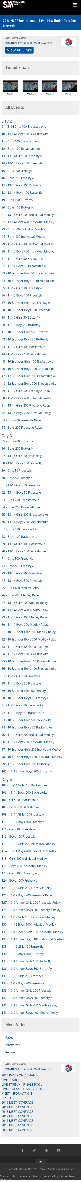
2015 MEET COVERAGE (17, 1102)
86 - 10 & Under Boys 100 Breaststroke (29, 669)
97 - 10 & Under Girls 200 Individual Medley (32, 749)
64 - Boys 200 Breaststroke (21, 507)
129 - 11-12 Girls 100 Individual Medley (28, 917)
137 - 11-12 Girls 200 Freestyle (23, 976)
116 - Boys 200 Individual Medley (24, 866)
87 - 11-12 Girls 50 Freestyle (21, 676)
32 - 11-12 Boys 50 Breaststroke (24, 266)
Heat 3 (50, 93)
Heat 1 (11, 93)
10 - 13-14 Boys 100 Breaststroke (25, 134)
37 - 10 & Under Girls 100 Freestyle (26, 303)
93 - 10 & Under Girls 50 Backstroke (26, 720)
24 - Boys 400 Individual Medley (24, 237)
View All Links (19, 50)
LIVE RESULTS (11, 1080)
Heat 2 (30, 93)
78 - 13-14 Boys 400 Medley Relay (25, 610)
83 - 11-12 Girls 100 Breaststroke (25, 647)
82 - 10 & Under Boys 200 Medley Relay (29, 639)
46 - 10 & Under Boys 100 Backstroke (28, 369)
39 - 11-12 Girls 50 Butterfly (21, 317)
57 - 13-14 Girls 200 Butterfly (22, 456)
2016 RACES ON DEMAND (20, 1075)
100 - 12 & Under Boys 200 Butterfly (27, 771)
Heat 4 (69, 93)
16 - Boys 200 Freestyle (18, 178)
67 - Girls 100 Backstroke (19, 529)
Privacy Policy (49, 1176)
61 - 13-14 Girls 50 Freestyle (21, 485)
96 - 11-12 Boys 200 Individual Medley (28, 742)
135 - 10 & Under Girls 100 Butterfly (26, 961)
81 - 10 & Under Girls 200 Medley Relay (29, 632)
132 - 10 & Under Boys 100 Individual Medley (33, 939)
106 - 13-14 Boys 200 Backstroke (24, 792)
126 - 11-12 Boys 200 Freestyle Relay (27, 895)
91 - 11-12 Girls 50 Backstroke (23, 705)
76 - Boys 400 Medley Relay (21, 595)
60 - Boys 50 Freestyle (17, 478)
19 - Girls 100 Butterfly (17, 200)
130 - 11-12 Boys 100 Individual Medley (29, 924)
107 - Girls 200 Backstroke (20, 800)
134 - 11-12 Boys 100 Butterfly (23, 954)
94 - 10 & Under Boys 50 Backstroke (27, 727)
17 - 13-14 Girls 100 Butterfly (22, 185)
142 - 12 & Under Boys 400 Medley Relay (30, 1013)
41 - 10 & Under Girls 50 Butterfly (25, 332)
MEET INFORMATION (17, 1093)
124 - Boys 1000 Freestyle (19, 880)
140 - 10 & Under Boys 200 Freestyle (27, 998)
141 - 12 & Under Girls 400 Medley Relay (29, 1005)
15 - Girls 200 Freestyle (17, 171)
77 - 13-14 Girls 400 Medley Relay (25, 603)
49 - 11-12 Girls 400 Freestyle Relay (26, 391)
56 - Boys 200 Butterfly (18, 448)
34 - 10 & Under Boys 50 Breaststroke (28, 281)
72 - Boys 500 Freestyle (18, 566)
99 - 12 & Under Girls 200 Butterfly (26, 764)
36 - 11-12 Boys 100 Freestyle (22, 295)
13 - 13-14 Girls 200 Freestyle (22, 156)
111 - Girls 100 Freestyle (18, 829)
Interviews (12, 1045)
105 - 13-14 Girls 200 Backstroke (24, 785)
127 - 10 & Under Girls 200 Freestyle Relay (31, 902)
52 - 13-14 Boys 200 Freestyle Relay (26, 413)
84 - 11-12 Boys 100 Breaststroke (25, 654)
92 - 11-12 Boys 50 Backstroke (23, 713)
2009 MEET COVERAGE (17, 1130)
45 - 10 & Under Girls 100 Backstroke (27, 361)
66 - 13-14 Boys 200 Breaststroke (25, 522)
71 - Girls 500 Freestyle (17, 558)
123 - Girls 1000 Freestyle (19, 873)
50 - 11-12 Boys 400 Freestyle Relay (26, 398)
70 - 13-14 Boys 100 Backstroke (24, 551)
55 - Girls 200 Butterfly (17, 441)
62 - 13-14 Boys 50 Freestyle (21, 492)
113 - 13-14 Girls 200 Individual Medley (28, 844)
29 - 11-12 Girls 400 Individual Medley (28, 244)
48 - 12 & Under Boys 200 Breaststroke (29, 383)
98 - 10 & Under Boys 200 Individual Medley (32, 757)
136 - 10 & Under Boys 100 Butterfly (27, 969)
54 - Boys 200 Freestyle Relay (22, 427)
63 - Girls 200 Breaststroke (20, 500)
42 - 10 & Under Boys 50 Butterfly (25, 339)
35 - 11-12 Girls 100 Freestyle (22, 288)
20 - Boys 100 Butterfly (18, 207)
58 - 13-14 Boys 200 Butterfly (22, 463)
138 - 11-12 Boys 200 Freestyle (23, 983)
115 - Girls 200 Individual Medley (24, 859)
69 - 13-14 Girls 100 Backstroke (23, 544)
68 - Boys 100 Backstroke (19, 537)
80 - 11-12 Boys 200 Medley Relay (25, 625)
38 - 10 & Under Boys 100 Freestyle (26, 310)
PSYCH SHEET (11, 1098)
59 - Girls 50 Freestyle (17, 470)
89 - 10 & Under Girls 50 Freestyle (25, 691)
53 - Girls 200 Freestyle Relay (22, 420)
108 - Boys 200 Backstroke (20, 807)
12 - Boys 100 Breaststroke (21, 149)
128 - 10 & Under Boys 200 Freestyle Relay (31, 910)
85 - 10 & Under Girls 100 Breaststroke (29, 661)
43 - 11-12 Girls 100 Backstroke (23, 347)
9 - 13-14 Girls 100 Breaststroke (24, 126)
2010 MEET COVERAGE (17, 1125)
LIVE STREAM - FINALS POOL (22, 1084)
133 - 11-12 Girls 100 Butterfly (22, 946)
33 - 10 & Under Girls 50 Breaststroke (28, 273)
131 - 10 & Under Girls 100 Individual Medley (32, 932)
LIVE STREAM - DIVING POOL (22, 1089)
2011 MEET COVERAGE (17, 1121)
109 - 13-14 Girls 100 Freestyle (23, 814)
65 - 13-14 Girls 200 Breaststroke (25, 514)
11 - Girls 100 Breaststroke (20, 141)
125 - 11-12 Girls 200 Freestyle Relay (27, 888)
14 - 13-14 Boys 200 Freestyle (22, 163)
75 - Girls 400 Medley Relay (20, 588)
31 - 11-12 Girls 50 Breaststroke (24, 259)
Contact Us (7, 1176)
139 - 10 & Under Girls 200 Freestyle (27, 990)
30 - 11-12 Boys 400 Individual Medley (28, 251)
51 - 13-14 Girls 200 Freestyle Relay (26, 405)
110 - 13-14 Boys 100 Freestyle (23, 822)
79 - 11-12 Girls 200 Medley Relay (25, 617)
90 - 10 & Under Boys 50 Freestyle (25, 698)
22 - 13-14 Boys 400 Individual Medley (28, 222)
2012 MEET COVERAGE (17, 1116)
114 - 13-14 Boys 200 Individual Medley (29, 851)
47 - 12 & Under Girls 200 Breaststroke (29, 376)
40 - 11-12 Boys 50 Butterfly (21, 325)
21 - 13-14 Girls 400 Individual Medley (28, 215)
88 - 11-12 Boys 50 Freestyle (21, 683)
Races (9, 1037)
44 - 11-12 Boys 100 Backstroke (24, 354)
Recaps (10, 1052)
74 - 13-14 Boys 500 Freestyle (22, 581)
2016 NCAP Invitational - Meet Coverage (28, 43)
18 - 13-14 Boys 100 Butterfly (22, 193)
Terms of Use (27, 1176)
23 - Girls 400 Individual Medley (23, 229)
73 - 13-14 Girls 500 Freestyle (22, 573)
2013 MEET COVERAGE (17, 1112)
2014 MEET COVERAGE (17, 1107)
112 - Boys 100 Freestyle (19, 836)
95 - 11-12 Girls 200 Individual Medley (28, 735)
